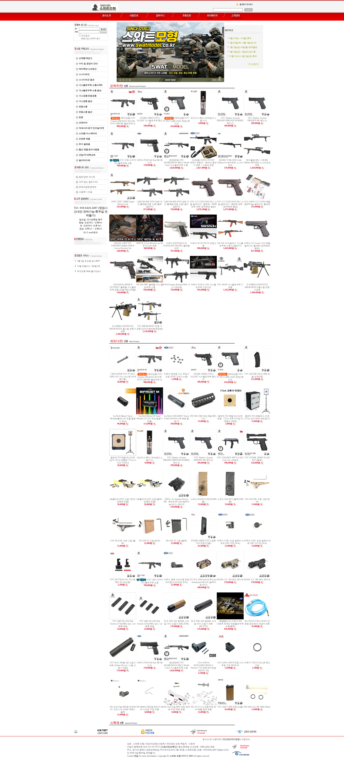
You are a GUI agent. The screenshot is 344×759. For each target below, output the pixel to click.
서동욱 (191, 744)
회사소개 (206, 739)
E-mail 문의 (92, 232)
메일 (136, 756)
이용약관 (216, 739)
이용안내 (245, 739)
